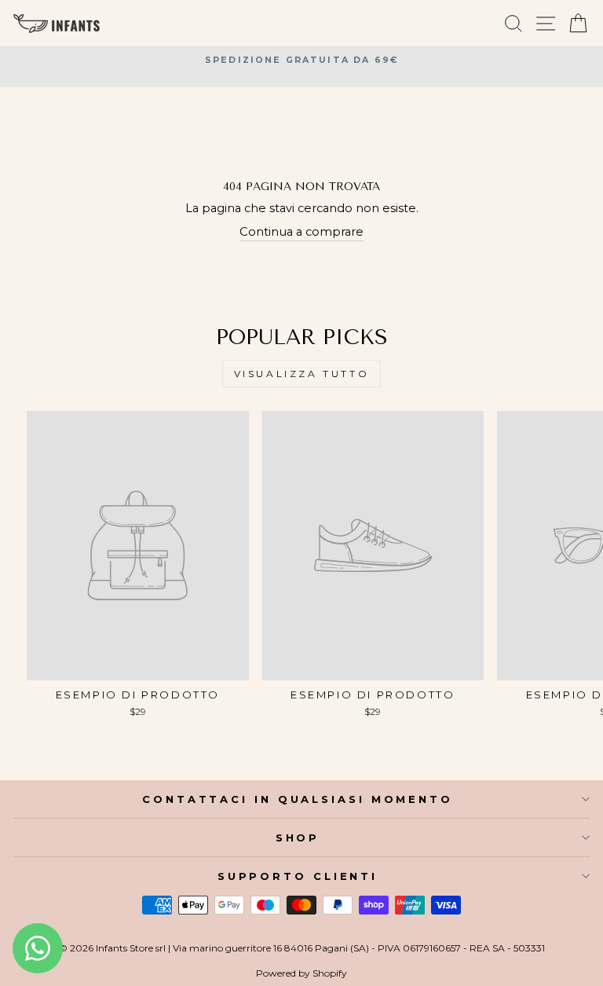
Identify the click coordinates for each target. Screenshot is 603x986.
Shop (298, 837)
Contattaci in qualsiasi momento (297, 799)
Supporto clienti (297, 876)
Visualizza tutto (302, 373)
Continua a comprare (301, 232)
